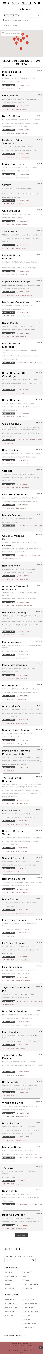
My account (9, 1315)
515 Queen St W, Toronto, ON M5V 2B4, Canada (19, 474)
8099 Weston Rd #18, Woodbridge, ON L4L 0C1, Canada (22, 861)
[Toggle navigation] (4, 3)
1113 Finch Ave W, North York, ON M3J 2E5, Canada (20, 814)
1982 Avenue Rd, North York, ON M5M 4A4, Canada (20, 689)
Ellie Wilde (26, 150)
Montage (27, 126)
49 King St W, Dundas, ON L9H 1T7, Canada (17, 147)
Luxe (27, 625)
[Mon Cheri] (14, 1248)
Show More (22, 1235)
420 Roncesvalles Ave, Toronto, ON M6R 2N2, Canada (21, 453)
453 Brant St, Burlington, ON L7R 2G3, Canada (18, 78)
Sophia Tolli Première (9, 386)
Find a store (9, 1311)
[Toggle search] (35, 3)
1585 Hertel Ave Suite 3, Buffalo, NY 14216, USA (19, 1151)
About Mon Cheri (30, 1303)
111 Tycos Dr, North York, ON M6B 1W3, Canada (18, 519)
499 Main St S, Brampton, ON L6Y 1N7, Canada (18, 306)
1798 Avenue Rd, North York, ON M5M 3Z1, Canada (20, 668)
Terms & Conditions (31, 1311)
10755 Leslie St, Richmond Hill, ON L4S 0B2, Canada (20, 1015)
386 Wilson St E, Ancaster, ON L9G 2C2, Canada (19, 167)
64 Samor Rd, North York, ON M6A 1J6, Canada (19, 542)
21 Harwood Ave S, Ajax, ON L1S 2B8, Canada (18, 1127)
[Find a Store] (8, 3)
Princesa (26, 1280)
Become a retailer (12, 1307)
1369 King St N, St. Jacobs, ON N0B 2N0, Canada (19, 946)
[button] (21, 41)
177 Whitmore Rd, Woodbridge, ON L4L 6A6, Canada (20, 710)
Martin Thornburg (8, 126)
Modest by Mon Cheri (18, 552)
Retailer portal (10, 1303)
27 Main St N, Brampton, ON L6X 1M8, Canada (18, 326)
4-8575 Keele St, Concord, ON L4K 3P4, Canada (19, 903)
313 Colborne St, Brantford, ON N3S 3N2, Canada (19, 403)
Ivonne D (25, 171)
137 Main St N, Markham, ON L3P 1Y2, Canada (18, 1062)
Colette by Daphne (17, 102)
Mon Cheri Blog (29, 1299)
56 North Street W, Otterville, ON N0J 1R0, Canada (19, 1106)
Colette (26, 1276)
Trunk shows (9, 1299)
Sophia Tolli (19, 126)
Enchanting (9, 1288)
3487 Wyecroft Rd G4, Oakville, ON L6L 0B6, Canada (21, 99)
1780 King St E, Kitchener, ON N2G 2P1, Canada (19, 733)
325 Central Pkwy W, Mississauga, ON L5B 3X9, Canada (22, 214)
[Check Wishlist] (39, 3)
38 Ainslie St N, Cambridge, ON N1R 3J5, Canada (19, 379)
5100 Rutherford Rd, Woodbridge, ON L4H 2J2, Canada (21, 882)
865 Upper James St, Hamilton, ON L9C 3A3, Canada (21, 120)
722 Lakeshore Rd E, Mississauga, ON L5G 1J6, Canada (22, 235)
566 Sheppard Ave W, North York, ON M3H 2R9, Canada (22, 838)
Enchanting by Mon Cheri (31, 123)
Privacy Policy (29, 1307)
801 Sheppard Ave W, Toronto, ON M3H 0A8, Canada (21, 757)
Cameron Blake (16, 82)
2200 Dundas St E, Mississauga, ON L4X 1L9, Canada (21, 285)
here (21, 1352)
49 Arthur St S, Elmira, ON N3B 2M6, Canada (18, 994)
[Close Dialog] (1, 1348)
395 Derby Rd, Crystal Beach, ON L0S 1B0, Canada (20, 1085)
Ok (41, 1348)
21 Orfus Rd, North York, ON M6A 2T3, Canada (18, 569)
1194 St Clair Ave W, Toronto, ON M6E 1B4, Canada (20, 498)
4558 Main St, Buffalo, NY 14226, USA (15, 1194)
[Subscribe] (33, 1260)
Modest (7, 1284)
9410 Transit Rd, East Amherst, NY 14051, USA (18, 1218)
